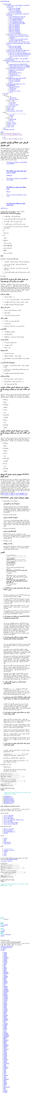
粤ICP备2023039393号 (12, 859)
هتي (5, 793)
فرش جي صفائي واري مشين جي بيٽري (12, 138)
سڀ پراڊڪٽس (4, 208)
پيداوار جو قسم (4, 781)
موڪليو (2, 789)
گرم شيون (9, 860)
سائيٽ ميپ (3, 860)
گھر (4, 137)
